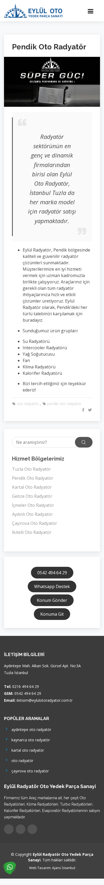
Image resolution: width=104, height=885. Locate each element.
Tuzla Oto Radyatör (31, 469)
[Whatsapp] (32, 829)
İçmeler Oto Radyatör (33, 505)
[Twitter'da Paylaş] (89, 410)
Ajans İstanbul (63, 867)
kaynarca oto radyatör (29, 739)
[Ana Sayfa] (33, 10)
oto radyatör (27, 403)
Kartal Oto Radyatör (32, 487)
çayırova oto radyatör (29, 770)
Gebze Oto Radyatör (32, 496)
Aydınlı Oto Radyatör (32, 514)
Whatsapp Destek (52, 586)
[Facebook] (9, 829)
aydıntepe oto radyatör (30, 729)
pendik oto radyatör (63, 403)
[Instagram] (20, 829)
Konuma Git (52, 614)
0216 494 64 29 (25, 686)
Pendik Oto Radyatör (32, 478)
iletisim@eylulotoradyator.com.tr (45, 700)
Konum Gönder (52, 600)
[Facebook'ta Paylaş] (82, 410)
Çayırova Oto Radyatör (34, 523)
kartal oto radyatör (26, 750)
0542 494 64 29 (52, 573)
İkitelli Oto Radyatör (31, 532)
